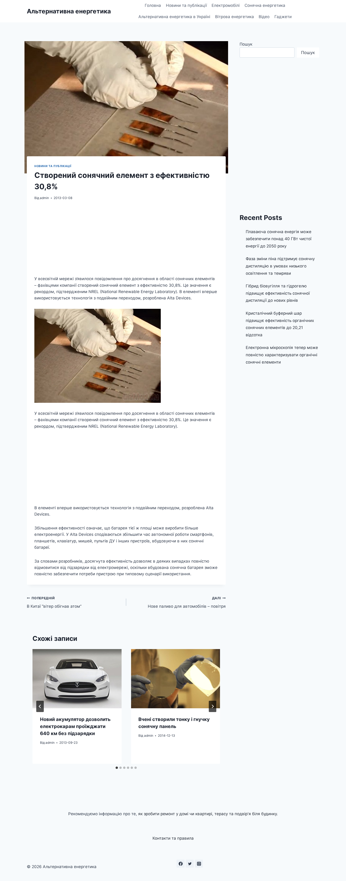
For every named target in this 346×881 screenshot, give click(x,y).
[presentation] (76, 678)
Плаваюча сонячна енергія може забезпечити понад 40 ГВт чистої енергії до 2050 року (278, 238)
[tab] (117, 768)
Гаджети (283, 16)
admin (44, 198)
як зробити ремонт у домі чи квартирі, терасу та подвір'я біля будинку (207, 813)
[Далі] (212, 706)
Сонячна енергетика (265, 5)
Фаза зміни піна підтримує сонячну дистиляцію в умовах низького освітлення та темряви (280, 265)
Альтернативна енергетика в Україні (174, 16)
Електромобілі (226, 5)
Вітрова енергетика (234, 16)
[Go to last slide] (40, 706)
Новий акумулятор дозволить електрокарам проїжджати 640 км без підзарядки (75, 726)
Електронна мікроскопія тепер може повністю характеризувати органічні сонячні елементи (282, 354)
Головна (153, 5)
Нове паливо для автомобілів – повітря (186, 602)
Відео (264, 16)
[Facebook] (181, 864)
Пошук (246, 44)
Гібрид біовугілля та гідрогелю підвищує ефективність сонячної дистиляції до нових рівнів (278, 293)
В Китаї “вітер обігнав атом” (54, 602)
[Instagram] (199, 864)
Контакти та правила (173, 838)
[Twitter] (190, 864)
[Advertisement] (126, 241)
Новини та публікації (186, 5)
